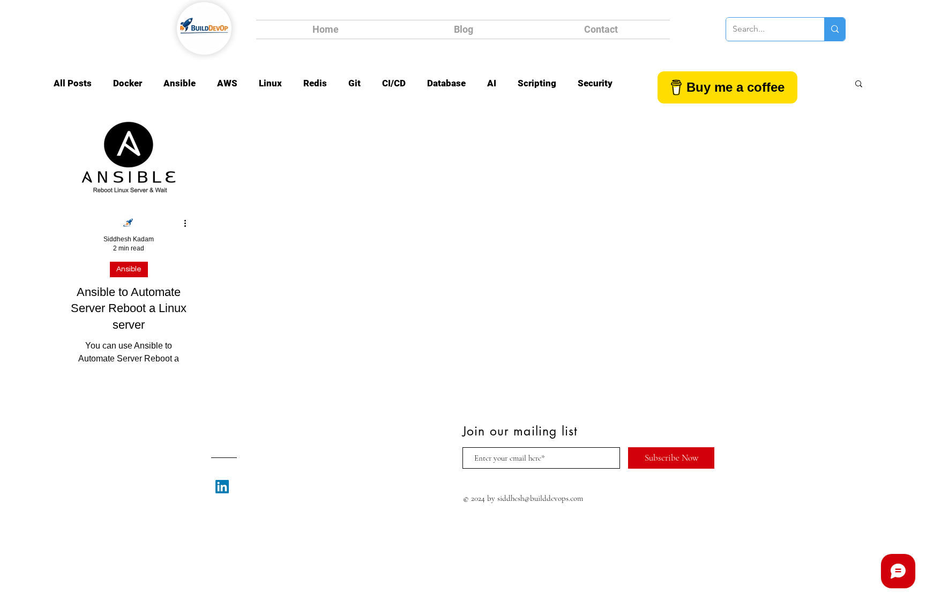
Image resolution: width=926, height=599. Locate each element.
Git (354, 83)
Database (446, 83)
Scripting (537, 83)
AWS (227, 83)
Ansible (179, 83)
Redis (315, 83)
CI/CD (394, 83)
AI (491, 83)
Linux (270, 83)
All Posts (73, 83)
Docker (127, 83)
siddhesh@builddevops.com (540, 498)
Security (595, 83)
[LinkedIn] (222, 486)
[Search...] (834, 29)
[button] (859, 84)
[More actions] (188, 223)
